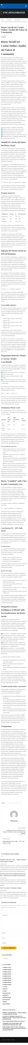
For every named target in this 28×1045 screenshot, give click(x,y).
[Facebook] (7, 803)
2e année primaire (7, 974)
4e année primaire (7, 980)
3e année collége (7, 976)
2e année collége (7, 971)
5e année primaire (7, 982)
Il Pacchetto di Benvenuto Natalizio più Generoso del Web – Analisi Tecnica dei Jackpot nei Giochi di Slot (14, 1018)
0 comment (3, 37)
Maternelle (5, 995)
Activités (5, 986)
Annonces (5, 988)
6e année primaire (7, 984)
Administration (14, 821)
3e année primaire (7, 978)
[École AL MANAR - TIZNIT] (5, 6)
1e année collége (7, 967)
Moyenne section (7, 997)
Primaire (5, 1001)
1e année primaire (7, 969)
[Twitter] (14, 803)
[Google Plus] (11, 803)
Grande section (6, 993)
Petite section (6, 999)
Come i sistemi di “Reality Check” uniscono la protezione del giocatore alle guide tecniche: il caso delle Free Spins (15, 1028)
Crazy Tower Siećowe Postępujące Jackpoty (10, 888)
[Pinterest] (17, 803)
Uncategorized (6, 1003)
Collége (4, 991)
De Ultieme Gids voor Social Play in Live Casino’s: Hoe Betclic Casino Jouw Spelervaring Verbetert (14, 832)
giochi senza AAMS (15, 99)
